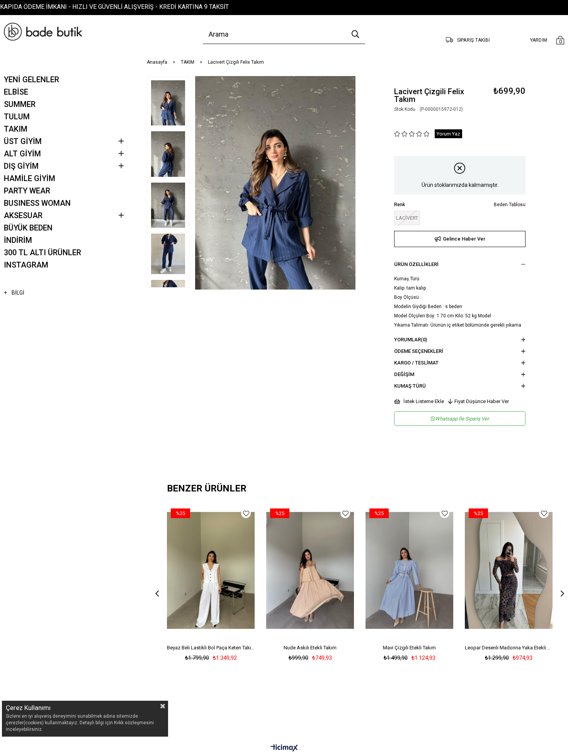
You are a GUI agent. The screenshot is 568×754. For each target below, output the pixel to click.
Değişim (404, 374)
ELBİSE (16, 92)
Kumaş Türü (410, 386)
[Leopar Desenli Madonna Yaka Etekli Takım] (509, 570)
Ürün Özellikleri (416, 264)
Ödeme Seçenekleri (418, 351)
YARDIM (539, 40)
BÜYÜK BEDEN (28, 227)
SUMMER (20, 104)
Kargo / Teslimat (416, 363)
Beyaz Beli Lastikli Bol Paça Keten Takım (211, 648)
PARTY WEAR (27, 190)
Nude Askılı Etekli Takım (310, 648)
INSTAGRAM (26, 264)
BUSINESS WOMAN (37, 203)
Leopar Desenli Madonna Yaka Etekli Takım (509, 648)
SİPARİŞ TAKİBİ (473, 40)
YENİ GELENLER (31, 79)
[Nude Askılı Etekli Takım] (310, 570)
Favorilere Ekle (246, 513)
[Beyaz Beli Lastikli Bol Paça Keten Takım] (211, 570)
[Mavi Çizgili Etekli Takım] (409, 570)
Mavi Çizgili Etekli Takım (409, 648)
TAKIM (15, 129)
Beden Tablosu (509, 204)
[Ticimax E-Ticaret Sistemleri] (284, 748)
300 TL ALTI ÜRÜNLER (42, 252)
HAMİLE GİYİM (29, 178)
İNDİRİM (18, 240)
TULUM (17, 116)
